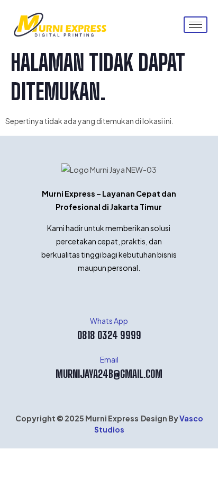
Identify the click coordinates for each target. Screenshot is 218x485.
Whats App (109, 320)
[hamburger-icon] (195, 24)
